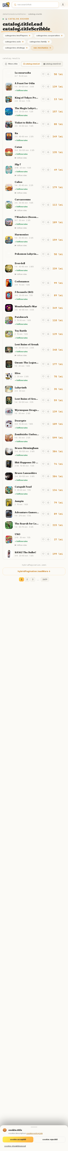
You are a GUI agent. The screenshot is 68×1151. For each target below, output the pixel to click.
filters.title (12, 64)
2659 (45, 579)
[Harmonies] (34, 240)
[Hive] (34, 376)
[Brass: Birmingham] (34, 451)
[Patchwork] (34, 320)
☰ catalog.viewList (31, 64)
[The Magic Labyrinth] (34, 112)
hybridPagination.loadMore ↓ (34, 571)
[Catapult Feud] (34, 490)
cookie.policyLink (34, 1133)
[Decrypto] (34, 424)
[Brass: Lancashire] (34, 476)
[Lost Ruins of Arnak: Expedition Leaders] (34, 400)
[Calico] (34, 187)
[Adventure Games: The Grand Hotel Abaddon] (34, 513)
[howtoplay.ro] (6, 4)
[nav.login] (62, 4)
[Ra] (34, 136)
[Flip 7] (34, 170)
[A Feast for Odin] (34, 87)
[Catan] (34, 152)
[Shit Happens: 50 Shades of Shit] (34, 464)
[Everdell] (34, 268)
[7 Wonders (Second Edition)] (34, 222)
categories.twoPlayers (17, 35)
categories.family (40, 41)
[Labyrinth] (34, 389)
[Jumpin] (34, 502)
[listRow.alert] (48, 74)
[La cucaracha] (34, 74)
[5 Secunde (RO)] (34, 295)
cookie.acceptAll (18, 1139)
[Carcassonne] (34, 205)
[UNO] (34, 539)
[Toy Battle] (34, 334)
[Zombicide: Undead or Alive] (34, 438)
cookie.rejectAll (49, 1139)
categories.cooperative (49, 35)
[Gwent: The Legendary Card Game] (34, 364)
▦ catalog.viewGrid (52, 64)
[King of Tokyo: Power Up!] (34, 99)
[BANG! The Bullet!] (34, 553)
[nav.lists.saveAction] (43, 74)
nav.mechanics (42, 48)
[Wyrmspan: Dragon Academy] (34, 411)
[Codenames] (34, 283)
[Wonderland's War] (34, 308)
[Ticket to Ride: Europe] (34, 124)
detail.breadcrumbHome (14, 14)
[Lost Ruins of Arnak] (34, 349)
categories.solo (14, 41)
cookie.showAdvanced (15, 1146)
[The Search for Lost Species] (34, 525)
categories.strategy (16, 48)
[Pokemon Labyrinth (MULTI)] (34, 254)
